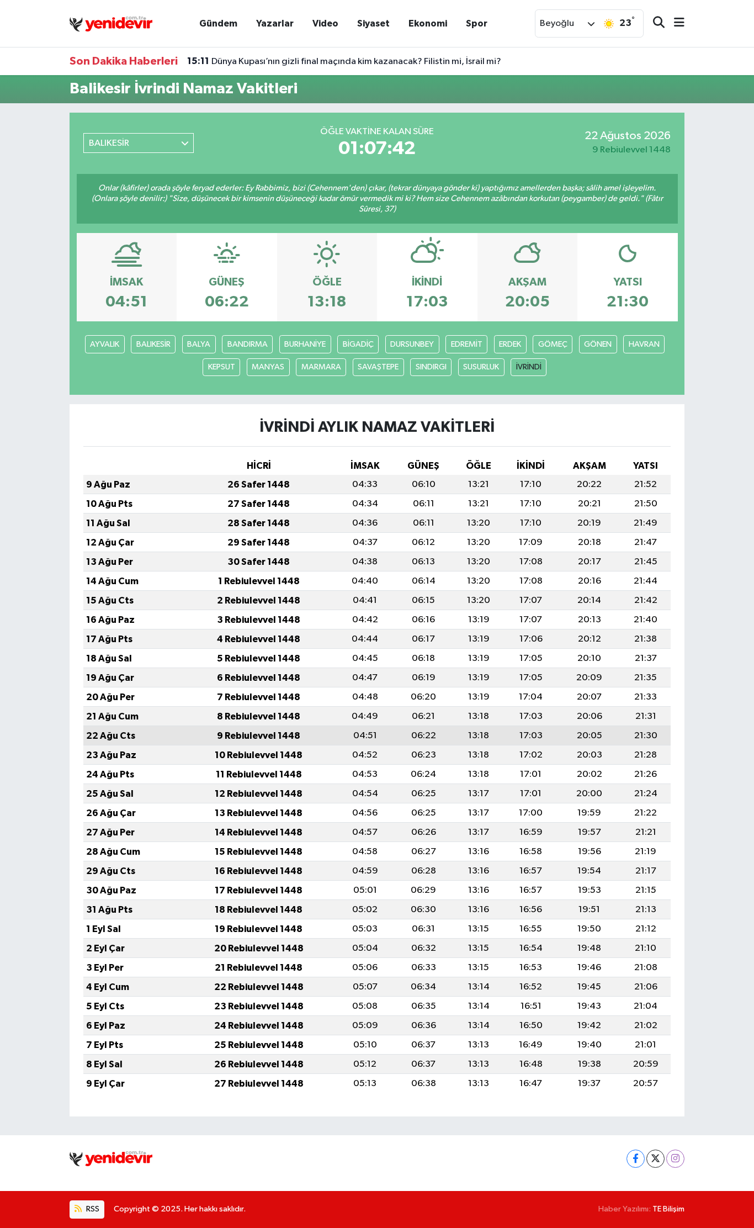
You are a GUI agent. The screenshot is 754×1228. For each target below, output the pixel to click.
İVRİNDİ (528, 367)
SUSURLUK (481, 367)
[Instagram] (675, 1159)
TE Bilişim (668, 1209)
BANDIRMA (247, 344)
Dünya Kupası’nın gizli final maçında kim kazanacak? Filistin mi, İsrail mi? (344, 61)
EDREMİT (466, 344)
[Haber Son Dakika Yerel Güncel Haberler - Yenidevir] (111, 23)
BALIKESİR (153, 344)
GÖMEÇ (552, 344)
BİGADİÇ (358, 344)
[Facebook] (635, 1159)
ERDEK (510, 344)
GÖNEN (598, 344)
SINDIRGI (431, 367)
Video (325, 23)
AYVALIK (104, 344)
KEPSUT (221, 367)
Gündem (218, 23)
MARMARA (321, 367)
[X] (655, 1159)
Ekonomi (427, 23)
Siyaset (373, 23)
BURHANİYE (305, 344)
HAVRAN (644, 344)
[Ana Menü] (674, 23)
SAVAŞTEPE (378, 367)
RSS (91, 1209)
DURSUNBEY (412, 344)
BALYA (198, 344)
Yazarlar (275, 23)
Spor (476, 23)
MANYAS (268, 367)
